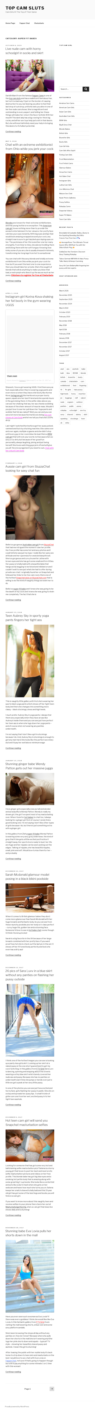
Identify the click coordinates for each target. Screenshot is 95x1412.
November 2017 (65, 347)
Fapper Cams (38, 96)
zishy (67, 423)
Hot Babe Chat (65, 176)
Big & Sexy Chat (65, 125)
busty (80, 377)
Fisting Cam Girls (65, 155)
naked (83, 398)
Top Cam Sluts (25, 8)
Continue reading (13, 131)
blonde (83, 373)
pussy (79, 406)
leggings (68, 398)
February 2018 (64, 334)
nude (62, 402)
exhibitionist (65, 385)
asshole (75, 369)
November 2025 (65, 295)
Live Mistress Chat (66, 189)
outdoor (79, 402)
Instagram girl (17, 395)
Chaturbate (39, 23)
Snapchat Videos (65, 211)
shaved (70, 414)
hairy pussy (78, 390)
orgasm (70, 402)
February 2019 (64, 317)
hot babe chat (35, 930)
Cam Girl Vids (64, 146)
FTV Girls (40, 1069)
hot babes (28, 817)
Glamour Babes (65, 168)
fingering (82, 385)
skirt (85, 414)
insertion (82, 394)
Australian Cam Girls (67, 116)
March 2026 (63, 291)
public (71, 406)
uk (61, 423)
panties (63, 406)
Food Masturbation (66, 159)
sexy (62, 414)
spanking (63, 419)
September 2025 (65, 299)
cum (82, 381)
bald (62, 373)
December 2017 (65, 342)
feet (74, 385)
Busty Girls (63, 142)
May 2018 (63, 325)
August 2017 (64, 355)
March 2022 (63, 308)
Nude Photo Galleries (67, 198)
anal (62, 369)
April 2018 (63, 329)
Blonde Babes (64, 129)
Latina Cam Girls (65, 185)
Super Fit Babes (65, 215)
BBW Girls (63, 120)
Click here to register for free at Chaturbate (32, 275)
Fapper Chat (25, 23)
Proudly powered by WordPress (17, 1407)
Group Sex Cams (65, 172)
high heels (64, 394)
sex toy (83, 410)
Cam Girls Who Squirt (67, 150)
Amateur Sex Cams (66, 103)
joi (61, 398)
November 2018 (65, 321)
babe (83, 369)
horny (73, 394)
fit (61, 390)
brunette (71, 377)
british (62, 377)
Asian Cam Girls (65, 112)
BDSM (75, 373)
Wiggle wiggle (12, 376)
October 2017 (64, 351)
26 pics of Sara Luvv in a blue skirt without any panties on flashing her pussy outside (29, 975)
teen (83, 419)
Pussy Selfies (64, 202)
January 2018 (64, 338)
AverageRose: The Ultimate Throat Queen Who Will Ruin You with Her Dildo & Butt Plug (73, 244)
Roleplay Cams (65, 206)
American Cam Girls (66, 107)
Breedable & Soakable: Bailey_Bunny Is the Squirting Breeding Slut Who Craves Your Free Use (74, 235)
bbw (68, 373)
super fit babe (20, 589)
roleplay (63, 410)
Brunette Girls (64, 138)
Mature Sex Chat (65, 194)
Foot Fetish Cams (66, 163)
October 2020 (64, 312)
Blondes (9, 223)
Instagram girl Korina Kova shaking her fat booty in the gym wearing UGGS (29, 301)
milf (76, 398)
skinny (78, 414)
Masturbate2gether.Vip (16, 1207)
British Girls (63, 133)
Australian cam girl (30, 545)
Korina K (22, 380)
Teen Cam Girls (65, 219)
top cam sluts (15, 98)
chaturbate (73, 381)
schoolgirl (73, 410)
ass (68, 369)
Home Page (10, 23)
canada (63, 381)
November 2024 (65, 304)
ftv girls (68, 390)
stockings (74, 419)
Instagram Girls (65, 181)
